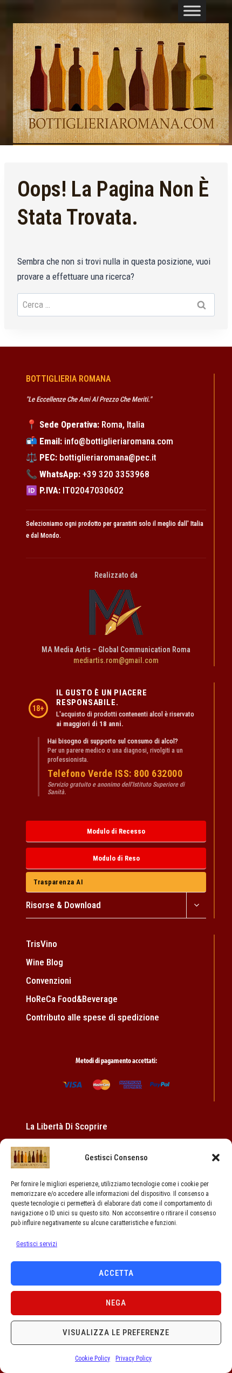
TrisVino (41, 943)
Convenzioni (48, 980)
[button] (215, 1157)
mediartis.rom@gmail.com (116, 660)
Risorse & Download (63, 904)
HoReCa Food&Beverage (72, 998)
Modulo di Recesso (116, 831)
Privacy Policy (133, 1358)
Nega (116, 1303)
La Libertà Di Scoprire (66, 1126)
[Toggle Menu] (192, 10)
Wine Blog (44, 962)
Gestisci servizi (36, 1244)
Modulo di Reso (116, 858)
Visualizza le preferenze (116, 1332)
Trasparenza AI (58, 882)
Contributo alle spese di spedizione (92, 1017)
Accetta (116, 1273)
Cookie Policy (92, 1358)
